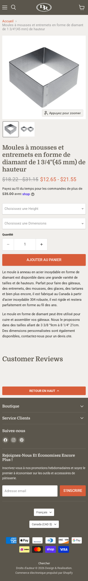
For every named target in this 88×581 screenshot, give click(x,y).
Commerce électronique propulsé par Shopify (44, 572)
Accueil (8, 21)
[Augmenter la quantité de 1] (41, 244)
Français (41, 512)
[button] (10, 129)
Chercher (44, 563)
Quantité (7, 234)
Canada (42, 524)
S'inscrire (72, 490)
